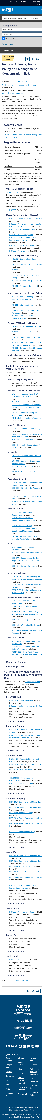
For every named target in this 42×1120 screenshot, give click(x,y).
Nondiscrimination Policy (18, 1110)
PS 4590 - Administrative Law (23, 305)
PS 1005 (12, 210)
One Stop (21, 1073)
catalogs (8, 1114)
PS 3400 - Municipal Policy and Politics (27, 281)
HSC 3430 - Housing (19, 402)
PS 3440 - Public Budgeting (22, 297)
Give (38, 4)
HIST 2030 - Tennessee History (21, 813)
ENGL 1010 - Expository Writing (21, 700)
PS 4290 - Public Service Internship (23, 245)
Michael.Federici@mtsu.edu (12, 93)
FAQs (8, 1089)
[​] (21, 1046)
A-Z (30, 2)
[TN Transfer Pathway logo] (23, 1028)
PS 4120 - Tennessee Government (25, 286)
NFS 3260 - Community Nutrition (24, 440)
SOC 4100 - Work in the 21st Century (26, 625)
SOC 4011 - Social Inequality (23, 466)
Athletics (23, 2)
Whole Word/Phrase (12, 39)
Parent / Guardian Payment (21, 1080)
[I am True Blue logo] (23, 1020)
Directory (36, 2)
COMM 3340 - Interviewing (22, 526)
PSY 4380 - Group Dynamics (23, 620)
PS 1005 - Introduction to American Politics (25, 218)
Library (20, 1069)
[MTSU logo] (23, 1010)
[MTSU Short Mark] (7, 10)
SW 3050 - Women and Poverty (24, 472)
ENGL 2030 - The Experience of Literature (25, 764)
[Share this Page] (32, 59)
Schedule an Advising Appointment (35, 1071)
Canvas (9, 1072)
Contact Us (10, 1076)
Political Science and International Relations (19, 85)
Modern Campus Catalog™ (27, 1117)
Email (8, 1085)
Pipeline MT (22, 1094)
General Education (13, 192)
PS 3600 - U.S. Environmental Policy (26, 326)
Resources (34, 1065)
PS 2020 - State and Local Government (26, 259)
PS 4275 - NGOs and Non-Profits (24, 300)
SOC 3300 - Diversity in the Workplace (26, 488)
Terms (32, 1110)
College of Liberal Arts (20, 81)
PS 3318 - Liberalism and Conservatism (27, 270)
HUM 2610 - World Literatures (20, 770)
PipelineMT (13, 2)
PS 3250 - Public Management (21, 235)
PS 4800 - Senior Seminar (19, 251)
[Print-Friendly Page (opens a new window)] (37, 59)
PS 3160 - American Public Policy (22, 229)
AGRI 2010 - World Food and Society (26, 429)
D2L (7, 1080)
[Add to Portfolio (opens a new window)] (27, 59)
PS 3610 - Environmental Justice (24, 332)
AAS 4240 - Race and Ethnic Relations (26, 456)
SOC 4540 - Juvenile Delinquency (25, 566)
